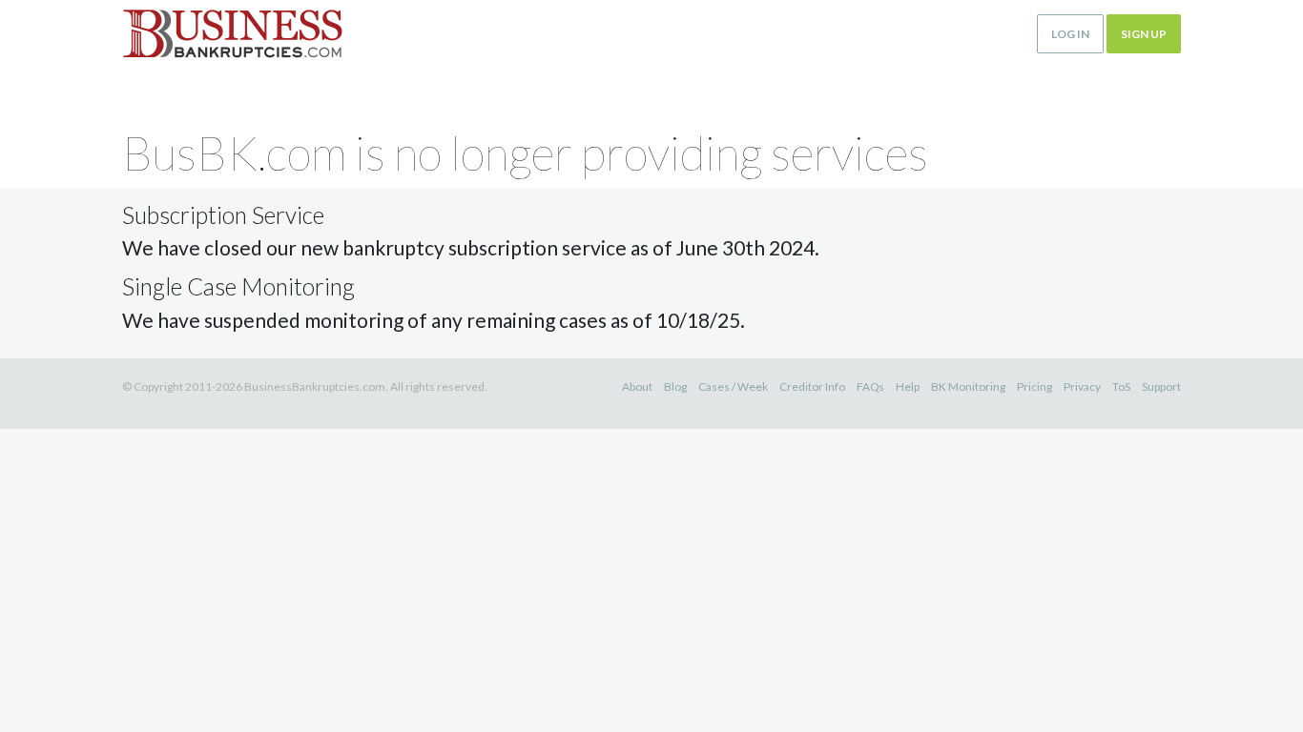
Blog (675, 386)
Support (1161, 386)
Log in (1070, 34)
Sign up (1144, 34)
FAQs (870, 386)
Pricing (1034, 386)
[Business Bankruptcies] (232, 34)
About (637, 386)
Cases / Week (733, 386)
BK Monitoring (968, 386)
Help (908, 386)
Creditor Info (812, 386)
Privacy (1082, 386)
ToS (1121, 386)
